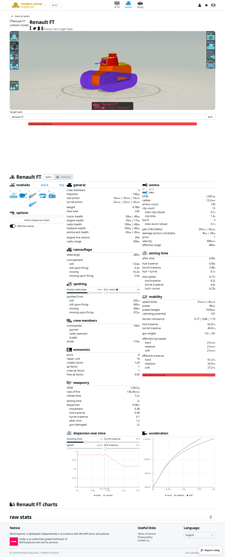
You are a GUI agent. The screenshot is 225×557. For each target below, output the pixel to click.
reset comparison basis (37, 220)
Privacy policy (145, 537)
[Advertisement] (112, 148)
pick (210, 116)
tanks (128, 7)
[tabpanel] (112, 351)
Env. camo (109, 289)
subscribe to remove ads (40, 124)
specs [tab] (48, 176)
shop (140, 7)
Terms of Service (147, 533)
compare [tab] (65, 176)
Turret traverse (112, 439)
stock (45, 185)
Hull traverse (111, 445)
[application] (103, 474)
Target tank (16, 112)
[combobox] (28, 5)
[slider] (88, 292)
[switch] (13, 226)
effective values (25, 226)
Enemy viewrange (76, 289)
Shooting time (74, 439)
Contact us (143, 540)
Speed (70, 445)
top (61, 185)
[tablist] (58, 177)
